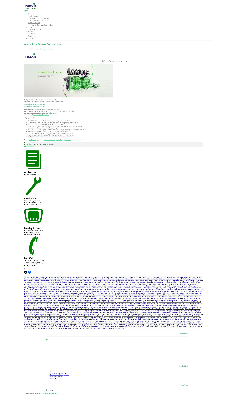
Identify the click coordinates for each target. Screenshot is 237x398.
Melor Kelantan (181, 305)
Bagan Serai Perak (71, 279)
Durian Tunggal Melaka (82, 289)
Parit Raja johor (160, 309)
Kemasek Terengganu (149, 295)
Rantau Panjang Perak (97, 314)
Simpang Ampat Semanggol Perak (82, 319)
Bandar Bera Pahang (172, 279)
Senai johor (196, 316)
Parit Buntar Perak (133, 309)
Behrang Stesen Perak (165, 282)
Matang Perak (154, 305)
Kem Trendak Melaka (136, 295)
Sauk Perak (69, 316)
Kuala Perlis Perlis (132, 300)
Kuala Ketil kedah (158, 298)
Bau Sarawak (119, 282)
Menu (26, 10)
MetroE (31, 31)
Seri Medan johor (150, 318)
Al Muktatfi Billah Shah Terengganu (44, 277)
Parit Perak (152, 309)
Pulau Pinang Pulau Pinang (143, 312)
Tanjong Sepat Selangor (131, 325)
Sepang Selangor (40, 318)
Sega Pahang (98, 316)
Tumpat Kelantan (197, 326)
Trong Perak (170, 326)
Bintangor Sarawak (138, 284)
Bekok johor (187, 282)
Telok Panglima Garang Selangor (65, 326)
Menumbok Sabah (41, 307)
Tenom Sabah (133, 326)
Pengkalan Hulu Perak (140, 310)
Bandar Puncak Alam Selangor (43, 281)
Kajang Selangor (151, 293)
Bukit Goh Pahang (61, 286)
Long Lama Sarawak (158, 303)
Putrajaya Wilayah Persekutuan (42, 314)
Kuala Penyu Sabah (120, 300)
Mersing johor (71, 307)
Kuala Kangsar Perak (135, 298)
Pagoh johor (58, 309)
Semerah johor (177, 316)
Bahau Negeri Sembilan (84, 279)
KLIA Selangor (102, 296)
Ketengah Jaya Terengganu (59, 296)
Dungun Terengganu (68, 289)
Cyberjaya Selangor (166, 288)
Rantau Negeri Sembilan (68, 314)
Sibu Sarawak (197, 318)
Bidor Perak (128, 284)
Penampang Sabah (92, 310)
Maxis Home (33, 16)
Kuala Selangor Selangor (175, 300)
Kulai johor (123, 302)
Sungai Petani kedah (30, 323)
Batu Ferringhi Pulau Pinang (42, 282)
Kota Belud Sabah (129, 296)
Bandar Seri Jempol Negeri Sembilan (97, 281)
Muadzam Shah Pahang (90, 307)
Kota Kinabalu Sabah (154, 296)
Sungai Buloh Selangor (125, 321)
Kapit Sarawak (88, 295)
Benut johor (77, 284)
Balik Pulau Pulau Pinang (99, 279)
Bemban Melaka (49, 284)
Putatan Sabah (28, 314)
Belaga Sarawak (196, 282)
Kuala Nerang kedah (96, 300)
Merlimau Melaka (61, 307)
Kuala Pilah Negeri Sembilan (146, 300)
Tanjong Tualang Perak (146, 325)
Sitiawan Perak (196, 319)
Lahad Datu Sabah (195, 302)
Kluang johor (110, 296)
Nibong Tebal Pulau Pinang (157, 307)
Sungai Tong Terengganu (82, 323)
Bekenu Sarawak (178, 282)
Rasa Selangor (109, 314)
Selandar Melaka (137, 316)
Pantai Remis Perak (113, 309)
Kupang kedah (147, 302)
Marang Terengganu (122, 305)
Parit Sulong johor (171, 309)
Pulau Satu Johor (156, 312)
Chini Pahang (145, 288)
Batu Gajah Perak (56, 282)
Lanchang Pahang (42, 303)
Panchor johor (93, 309)
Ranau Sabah (56, 314)
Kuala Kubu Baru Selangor (37, 300)
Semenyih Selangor (167, 316)
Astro (30, 27)
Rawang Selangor (127, 314)
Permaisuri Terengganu (166, 310)
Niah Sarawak (145, 307)
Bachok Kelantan (48, 279)
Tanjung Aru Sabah (159, 325)
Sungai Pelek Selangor (193, 321)
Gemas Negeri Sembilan (158, 289)
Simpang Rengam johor (164, 319)
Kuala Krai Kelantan (189, 298)
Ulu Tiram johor (50, 328)
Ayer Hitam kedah (141, 277)
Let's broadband (29, 146)
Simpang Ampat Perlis (47, 319)
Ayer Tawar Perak (37, 279)
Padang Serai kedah (34, 309)
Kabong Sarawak (132, 293)
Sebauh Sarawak (77, 316)
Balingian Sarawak (120, 279)
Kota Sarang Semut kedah (65, 298)
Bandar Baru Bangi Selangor (156, 279)
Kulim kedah (130, 302)
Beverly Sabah (120, 284)
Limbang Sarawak (122, 303)
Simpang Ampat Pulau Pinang (63, 319)
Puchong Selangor (73, 312)
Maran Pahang (111, 305)
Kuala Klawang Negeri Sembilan (173, 298)
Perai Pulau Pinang (153, 310)
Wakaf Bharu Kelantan (100, 328)
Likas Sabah (113, 303)
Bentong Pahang (68, 284)
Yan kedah (110, 328)
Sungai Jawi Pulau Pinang (139, 321)
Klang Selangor (93, 296)
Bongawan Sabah (159, 284)
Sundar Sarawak (82, 321)
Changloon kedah (57, 288)
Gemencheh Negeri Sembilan (175, 289)
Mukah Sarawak (110, 307)
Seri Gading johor (99, 318)
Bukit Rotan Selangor (143, 286)
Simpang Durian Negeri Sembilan (103, 319)
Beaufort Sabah (145, 282)
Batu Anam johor (181, 281)
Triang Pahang (154, 326)
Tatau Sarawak (41, 326)
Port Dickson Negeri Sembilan (59, 312)
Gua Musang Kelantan (52, 291)
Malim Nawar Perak (77, 305)
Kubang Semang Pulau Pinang (85, 302)
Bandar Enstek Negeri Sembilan (187, 279)
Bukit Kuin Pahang (87, 286)
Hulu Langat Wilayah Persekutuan (106, 291)
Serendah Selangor (88, 318)
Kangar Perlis (59, 295)
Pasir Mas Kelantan (194, 309)
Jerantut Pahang (70, 293)
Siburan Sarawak (29, 319)
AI (28, 14)
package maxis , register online (53, 140)
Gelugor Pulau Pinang (144, 289)
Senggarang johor (29, 318)
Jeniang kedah (32, 293)
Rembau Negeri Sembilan (140, 314)
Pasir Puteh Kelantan (30, 310)
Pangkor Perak (102, 309)
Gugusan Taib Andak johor (67, 291)
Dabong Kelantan (177, 288)
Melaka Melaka (172, 305)
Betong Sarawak (111, 284)
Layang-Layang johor (93, 303)
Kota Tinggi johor (79, 298)
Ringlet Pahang (169, 314)
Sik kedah (37, 319)
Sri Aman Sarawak (58, 321)
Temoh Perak (114, 326)
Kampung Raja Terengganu (36, 295)
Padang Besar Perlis (185, 307)
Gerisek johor (32, 291)
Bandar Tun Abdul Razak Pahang (132, 281)
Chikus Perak (137, 288)
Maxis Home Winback (40, 20)
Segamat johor (106, 316)
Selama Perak (127, 316)
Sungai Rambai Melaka (43, 323)
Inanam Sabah (135, 291)
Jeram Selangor (60, 293)
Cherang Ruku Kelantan (115, 288)
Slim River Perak (29, 321)
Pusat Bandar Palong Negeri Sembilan (181, 312)
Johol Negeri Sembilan (100, 293)
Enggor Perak (101, 289)
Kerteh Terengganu (44, 296)
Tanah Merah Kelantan (164, 323)
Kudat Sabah (108, 302)
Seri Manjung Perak (139, 318)
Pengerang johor (129, 310)
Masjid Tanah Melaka (143, 305)
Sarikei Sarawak (60, 316)
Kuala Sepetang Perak (190, 300)
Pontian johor (45, 312)
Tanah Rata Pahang (177, 323)
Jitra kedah (90, 293)
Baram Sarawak (158, 281)
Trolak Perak (162, 326)
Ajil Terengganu (29, 277)
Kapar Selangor (79, 295)
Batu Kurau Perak (83, 282)
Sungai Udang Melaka (96, 323)
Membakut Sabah (192, 305)
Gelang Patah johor (132, 289)
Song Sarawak (38, 321)
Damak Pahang (196, 288)
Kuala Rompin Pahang (161, 300)
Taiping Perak (116, 323)
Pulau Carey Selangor (101, 312)
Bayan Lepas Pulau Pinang (132, 282)
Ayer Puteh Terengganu (192, 277)
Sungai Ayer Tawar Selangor (95, 321)
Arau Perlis (91, 277)
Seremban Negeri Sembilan (74, 318)
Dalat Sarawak (187, 288)
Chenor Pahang (103, 288)
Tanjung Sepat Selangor (172, 325)
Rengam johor (152, 314)
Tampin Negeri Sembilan (149, 323)
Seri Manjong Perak (127, 318)
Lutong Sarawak (54, 305)
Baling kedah (110, 279)
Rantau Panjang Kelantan (83, 314)
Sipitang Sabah (187, 319)
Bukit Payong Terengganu (129, 286)
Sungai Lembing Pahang (168, 321)
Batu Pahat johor (110, 282)
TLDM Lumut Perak (143, 326)
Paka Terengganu (68, 309)
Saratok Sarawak (50, 316)
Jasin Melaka (171, 291)
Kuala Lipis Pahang (62, 300)
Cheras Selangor (128, 288)
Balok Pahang (130, 279)
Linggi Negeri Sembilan (145, 303)
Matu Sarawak (163, 305)
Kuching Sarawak (99, 302)
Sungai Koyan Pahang (154, 321)
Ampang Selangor (82, 277)
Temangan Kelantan (92, 326)
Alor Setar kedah (72, 277)
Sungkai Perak (108, 323)
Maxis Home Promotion (41, 18)
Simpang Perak (131, 319)
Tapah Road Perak (193, 325)
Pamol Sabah (85, 309)
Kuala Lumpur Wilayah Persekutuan (78, 300)
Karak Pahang (97, 295)
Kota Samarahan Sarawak (49, 298)
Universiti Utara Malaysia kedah (64, 328)
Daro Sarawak (28, 289)
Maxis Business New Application (59, 375)
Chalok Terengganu (192, 286)
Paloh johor (77, 309)
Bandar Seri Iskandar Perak (78, 281)
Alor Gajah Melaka (60, 277)
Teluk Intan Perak (80, 326)
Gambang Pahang (120, 289)
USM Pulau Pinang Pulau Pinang (83, 328)
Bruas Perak (187, 284)
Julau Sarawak (122, 293)
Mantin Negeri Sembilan (100, 305)
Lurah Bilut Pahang (43, 305)
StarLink (31, 34)
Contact (31, 38)
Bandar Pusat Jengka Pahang (60, 281)
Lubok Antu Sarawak (171, 303)
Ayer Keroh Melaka (166, 277)
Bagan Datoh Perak (59, 279)
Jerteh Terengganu (80, 293)
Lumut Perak (194, 303)
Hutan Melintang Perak (124, 291)
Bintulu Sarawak (149, 284)
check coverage (33, 140)
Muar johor (101, 307)
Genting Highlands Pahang (192, 289)
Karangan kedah (106, 295)
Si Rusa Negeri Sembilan (185, 318)
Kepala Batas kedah (184, 295)
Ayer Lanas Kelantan (179, 277)
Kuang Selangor (60, 302)
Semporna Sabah (188, 316)
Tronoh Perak (178, 326)
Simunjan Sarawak (177, 319)
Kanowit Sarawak (69, 295)
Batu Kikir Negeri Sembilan (70, 282)
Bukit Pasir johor (116, 286)
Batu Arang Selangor (193, 281)
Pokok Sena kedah (35, 312)
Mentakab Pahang (29, 307)
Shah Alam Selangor (171, 318)
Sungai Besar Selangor (111, 321)
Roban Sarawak (179, 314)
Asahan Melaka (99, 277)
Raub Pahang (118, 314)
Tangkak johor (188, 323)
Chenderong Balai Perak (91, 288)
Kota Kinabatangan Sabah (168, 296)
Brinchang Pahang (177, 284)
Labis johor (155, 302)
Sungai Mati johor (181, 321)
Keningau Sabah (172, 295)
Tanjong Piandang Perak (100, 325)
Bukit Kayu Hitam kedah (74, 286)
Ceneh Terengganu (172, 286)
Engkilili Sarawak (110, 289)
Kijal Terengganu (83, 296)
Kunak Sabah (138, 302)
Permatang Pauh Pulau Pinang (182, 310)
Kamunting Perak (50, 295)
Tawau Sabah (51, 326)
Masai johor (132, 305)
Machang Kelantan (65, 305)
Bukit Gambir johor (50, 286)
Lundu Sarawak (32, 305)
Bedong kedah (154, 282)
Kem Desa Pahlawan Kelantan (121, 295)
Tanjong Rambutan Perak (116, 325)
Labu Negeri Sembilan (165, 302)
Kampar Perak (170, 293)
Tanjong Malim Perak (86, 325)
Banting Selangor (148, 281)
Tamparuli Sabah (137, 323)
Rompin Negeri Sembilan (191, 314)
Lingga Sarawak (133, 303)
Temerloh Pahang (104, 326)
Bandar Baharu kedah (141, 279)
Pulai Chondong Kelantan (87, 312)
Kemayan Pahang (162, 295)
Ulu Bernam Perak (29, 328)
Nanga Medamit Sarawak (132, 307)
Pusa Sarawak (166, 312)
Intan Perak (143, 291)
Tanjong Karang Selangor (58, 325)
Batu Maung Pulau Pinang (97, 282)
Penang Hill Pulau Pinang (106, 310)
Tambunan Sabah (126, 323)
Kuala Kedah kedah (147, 298)
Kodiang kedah (119, 296)
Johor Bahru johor (112, 293)
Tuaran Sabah (187, 326)
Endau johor (92, 289)
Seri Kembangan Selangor (113, 318)
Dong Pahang (57, 289)
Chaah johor (182, 286)
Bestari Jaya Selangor (99, 284)
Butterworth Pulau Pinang (158, 286)
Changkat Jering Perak (30, 288)
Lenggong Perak (105, 303)
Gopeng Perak (40, 291)
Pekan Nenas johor (43, 310)
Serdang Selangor (60, 318)
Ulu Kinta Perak (40, 328)
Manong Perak (87, 305)
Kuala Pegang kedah (108, 300)
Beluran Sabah (39, 284)
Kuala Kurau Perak (50, 300)
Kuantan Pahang (70, 302)
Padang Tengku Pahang (47, 309)
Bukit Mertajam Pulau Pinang (102, 286)
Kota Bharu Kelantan (141, 296)
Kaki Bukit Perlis (161, 293)
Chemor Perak (67, 288)
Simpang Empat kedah (119, 319)
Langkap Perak (62, 303)
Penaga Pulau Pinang (80, 310)
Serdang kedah (50, 318)
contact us (67, 140)
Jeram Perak (51, 293)
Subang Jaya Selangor (70, 321)
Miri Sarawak (79, 307)
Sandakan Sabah (40, 316)
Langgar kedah (52, 303)
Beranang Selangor (86, 284)
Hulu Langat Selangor (89, 291)
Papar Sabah (123, 309)
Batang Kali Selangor (169, 281)
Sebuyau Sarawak (88, 316)
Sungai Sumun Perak (68, 323)
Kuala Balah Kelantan (91, 298)
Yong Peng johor (119, 328)
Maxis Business (34, 23)
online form (52, 113)
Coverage (31, 36)
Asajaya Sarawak (109, 277)
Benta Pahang (58, 284)
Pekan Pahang (53, 310)
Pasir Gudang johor (182, 309)
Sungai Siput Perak (56, 323)
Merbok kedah (51, 307)
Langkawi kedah (72, 303)
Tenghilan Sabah (123, 326)
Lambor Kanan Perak (30, 303)
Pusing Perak (197, 312)
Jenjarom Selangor (42, 293)
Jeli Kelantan (178, 291)
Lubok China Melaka (184, 303)
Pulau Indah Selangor (114, 312)
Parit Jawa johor (144, 309)
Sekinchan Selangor (117, 316)
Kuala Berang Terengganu (105, 298)
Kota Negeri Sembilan (34, 298)
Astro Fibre (36, 29)
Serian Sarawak (160, 318)
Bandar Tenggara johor (115, 281)
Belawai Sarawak (29, 284)
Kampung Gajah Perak (181, 293)
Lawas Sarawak (81, 303)
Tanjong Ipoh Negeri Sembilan (41, 325)
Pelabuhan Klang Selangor (66, 310)
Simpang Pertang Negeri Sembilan (146, 319)
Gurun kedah (79, 291)
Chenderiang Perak (78, 288)
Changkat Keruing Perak (45, 288)
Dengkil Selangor (48, 289)
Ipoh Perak (150, 291)
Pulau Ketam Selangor (128, 312)
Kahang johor (141, 293)
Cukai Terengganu (154, 288)
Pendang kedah (118, 310)
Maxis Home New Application (58, 373)
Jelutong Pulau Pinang (189, 291)
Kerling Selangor (33, 296)
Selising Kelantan (156, 316)
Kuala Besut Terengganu (121, 298)
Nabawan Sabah (120, 307)
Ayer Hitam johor (130, 277)
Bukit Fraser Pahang (38, 286)
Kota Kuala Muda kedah (184, 296)
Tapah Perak (183, 325)
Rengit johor (161, 314)
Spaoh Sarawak (47, 321)
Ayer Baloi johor (120, 277)
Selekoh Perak (146, 316)
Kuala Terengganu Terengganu (46, 302)
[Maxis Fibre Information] (31, 9)
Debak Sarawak (37, 289)
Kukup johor (116, 302)
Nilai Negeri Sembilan (172, 307)
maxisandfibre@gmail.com (41, 115)
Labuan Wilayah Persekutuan (181, 302)
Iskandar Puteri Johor (160, 291)
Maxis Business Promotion (42, 25)
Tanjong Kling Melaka (73, 325)
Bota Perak (168, 284)
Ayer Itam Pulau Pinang (154, 277)
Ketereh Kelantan (72, 296)
